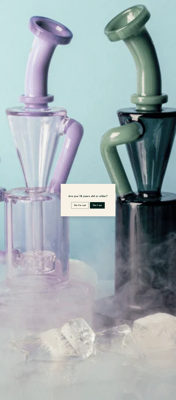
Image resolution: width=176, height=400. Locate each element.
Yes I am (97, 205)
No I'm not (80, 205)
